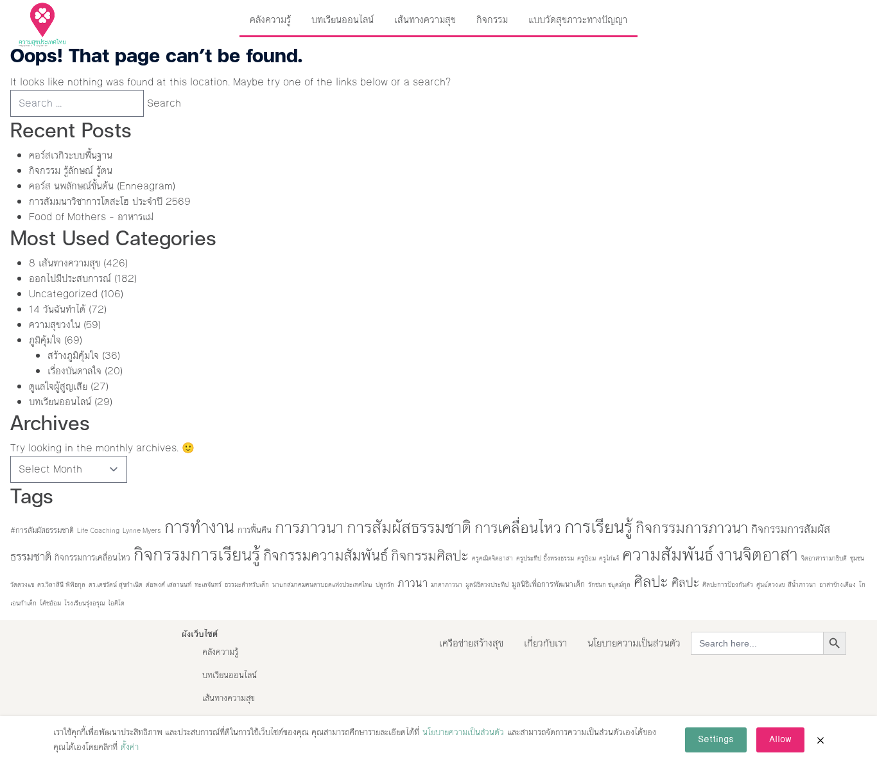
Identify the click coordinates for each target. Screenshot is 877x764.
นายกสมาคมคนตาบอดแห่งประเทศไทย (322, 584)
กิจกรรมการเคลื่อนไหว (92, 557)
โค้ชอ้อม (50, 603)
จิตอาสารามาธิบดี (824, 558)
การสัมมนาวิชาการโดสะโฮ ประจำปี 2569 (110, 201)
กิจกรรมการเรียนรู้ (197, 554)
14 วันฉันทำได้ (57, 309)
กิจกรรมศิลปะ (430, 555)
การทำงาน (199, 527)
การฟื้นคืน (255, 530)
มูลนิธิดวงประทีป (486, 584)
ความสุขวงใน (54, 324)
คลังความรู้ (270, 19)
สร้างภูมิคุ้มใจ (73, 355)
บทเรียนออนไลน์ (342, 19)
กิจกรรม (492, 19)
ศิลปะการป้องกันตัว (727, 584)
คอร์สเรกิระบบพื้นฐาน (70, 155)
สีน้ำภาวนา (802, 584)
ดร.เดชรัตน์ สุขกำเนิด (116, 584)
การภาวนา (309, 527)
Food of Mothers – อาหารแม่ (91, 216)
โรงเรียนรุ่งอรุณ (84, 603)
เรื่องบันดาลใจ (74, 370)
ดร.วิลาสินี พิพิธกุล (61, 584)
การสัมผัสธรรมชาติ (409, 527)
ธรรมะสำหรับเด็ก (247, 584)
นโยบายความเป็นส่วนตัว (634, 643)
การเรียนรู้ (598, 527)
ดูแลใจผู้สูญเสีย (58, 386)
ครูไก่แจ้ (609, 558)
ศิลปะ (651, 581)
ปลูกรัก (385, 584)
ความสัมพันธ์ (667, 554)
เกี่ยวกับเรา (545, 643)
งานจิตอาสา (757, 555)
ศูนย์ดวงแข (770, 584)
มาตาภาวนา (446, 584)
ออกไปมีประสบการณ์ (70, 278)
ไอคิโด (116, 603)
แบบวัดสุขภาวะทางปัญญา (577, 19)
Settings (716, 739)
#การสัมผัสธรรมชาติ (42, 530)
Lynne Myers (142, 530)
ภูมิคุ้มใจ (45, 340)
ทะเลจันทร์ (208, 584)
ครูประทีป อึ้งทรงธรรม (545, 558)
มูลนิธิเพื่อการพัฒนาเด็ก (548, 584)
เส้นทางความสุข (425, 19)
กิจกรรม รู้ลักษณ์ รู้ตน (70, 170)
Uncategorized (63, 293)
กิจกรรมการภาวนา (692, 527)
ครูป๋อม (586, 558)
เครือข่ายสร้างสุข (471, 643)
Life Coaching (98, 530)
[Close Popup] (820, 740)
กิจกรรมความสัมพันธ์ (325, 555)
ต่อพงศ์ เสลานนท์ (168, 584)
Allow (780, 739)
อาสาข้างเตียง (837, 584)
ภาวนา (412, 583)
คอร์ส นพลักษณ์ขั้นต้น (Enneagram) (102, 185)
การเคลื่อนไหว (517, 527)
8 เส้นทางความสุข (64, 263)
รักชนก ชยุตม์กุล (609, 584)
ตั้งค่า (130, 747)
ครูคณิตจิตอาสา (492, 558)
